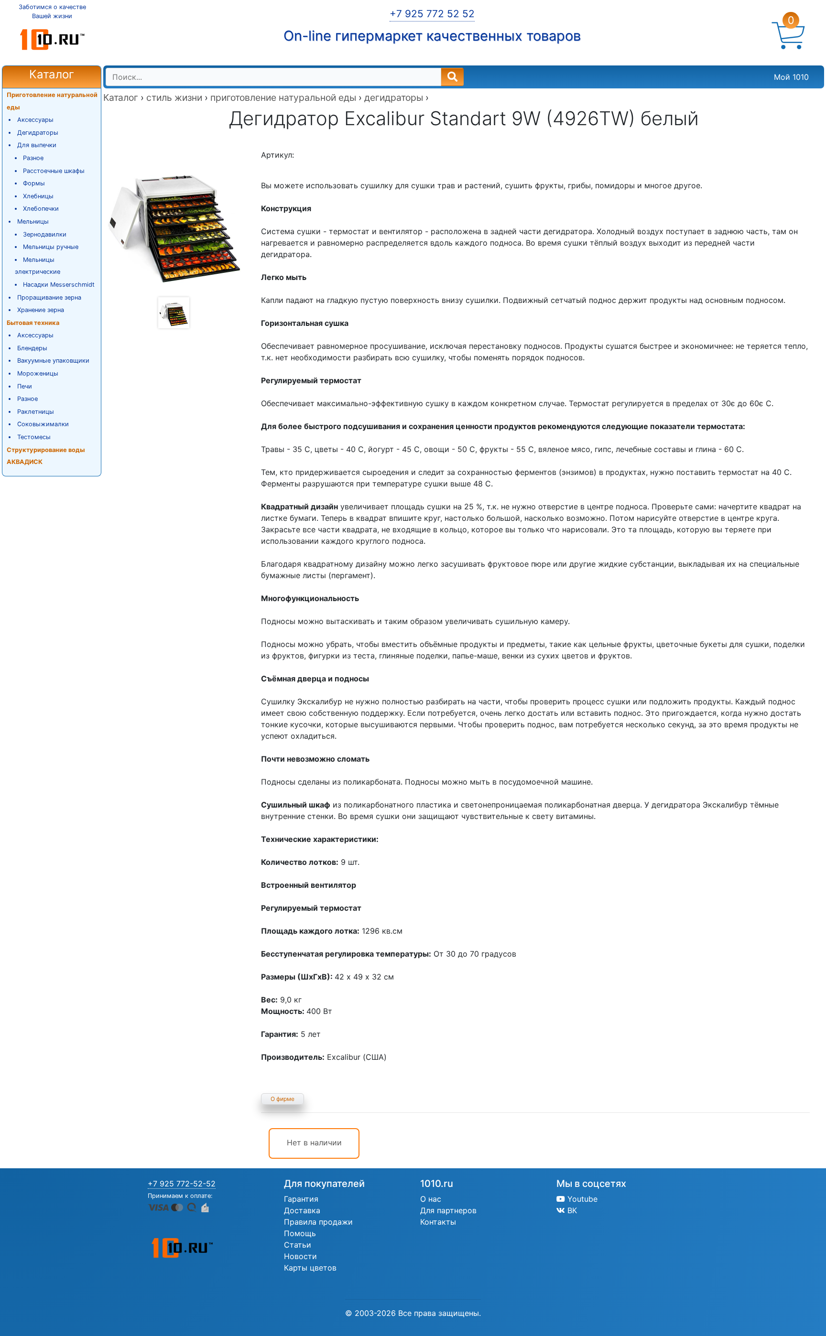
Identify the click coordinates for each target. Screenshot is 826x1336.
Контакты (438, 1222)
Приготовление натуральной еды (52, 101)
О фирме (282, 1098)
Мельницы (33, 221)
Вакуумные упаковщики (53, 360)
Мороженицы (37, 373)
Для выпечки (36, 145)
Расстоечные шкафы (54, 170)
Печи (24, 386)
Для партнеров (448, 1210)
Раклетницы (35, 411)
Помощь (300, 1233)
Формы (34, 183)
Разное (33, 158)
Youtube (581, 1199)
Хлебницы (38, 196)
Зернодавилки (44, 234)
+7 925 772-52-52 (182, 1183)
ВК (571, 1210)
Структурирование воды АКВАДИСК (46, 456)
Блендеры (32, 348)
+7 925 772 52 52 (432, 14)
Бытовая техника (33, 322)
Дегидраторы (37, 132)
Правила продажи (318, 1222)
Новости (300, 1256)
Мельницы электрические (37, 266)
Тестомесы (34, 437)
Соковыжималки (43, 424)
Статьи (297, 1245)
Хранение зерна (40, 309)
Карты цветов (310, 1267)
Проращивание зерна (49, 297)
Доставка (302, 1210)
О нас (430, 1199)
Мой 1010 (791, 77)
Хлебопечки (41, 208)
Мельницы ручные (50, 246)
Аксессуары (35, 119)
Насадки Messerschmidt (59, 284)
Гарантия (301, 1199)
